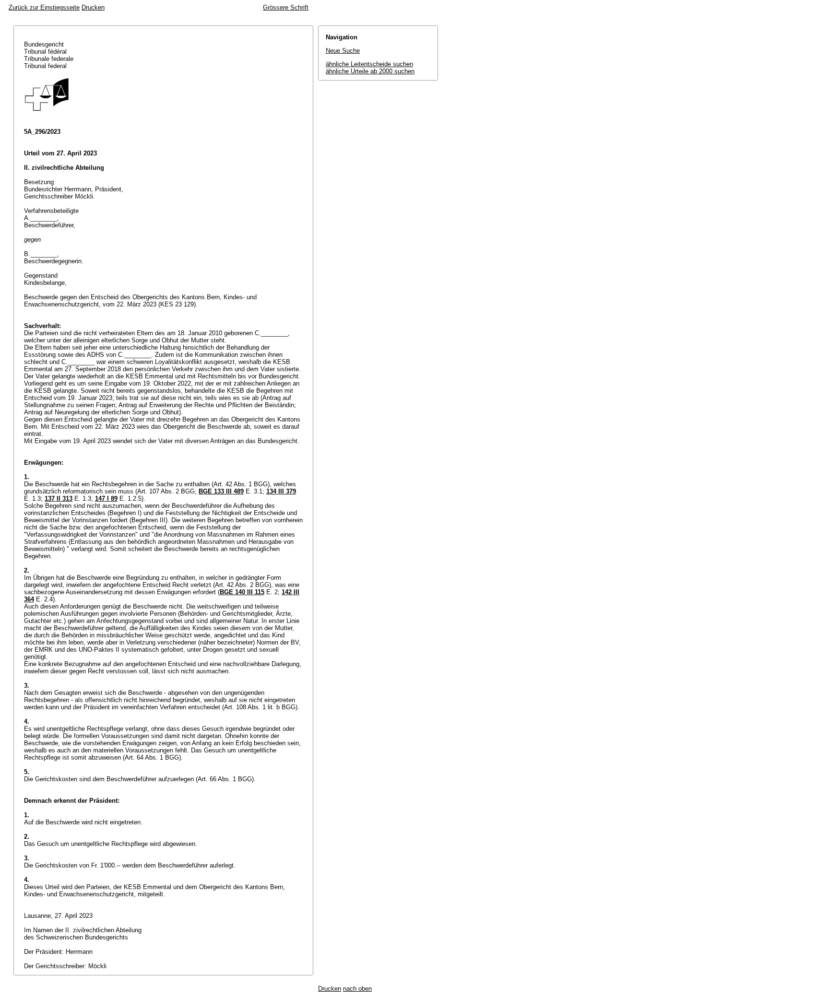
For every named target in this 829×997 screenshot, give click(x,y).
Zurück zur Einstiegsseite (44, 7)
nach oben (357, 988)
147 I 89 (106, 498)
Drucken (93, 7)
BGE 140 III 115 (242, 592)
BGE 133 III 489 (221, 491)
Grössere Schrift (285, 7)
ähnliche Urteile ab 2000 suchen (370, 71)
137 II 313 (58, 498)
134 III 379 (281, 491)
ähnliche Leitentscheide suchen (369, 64)
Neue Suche (343, 50)
